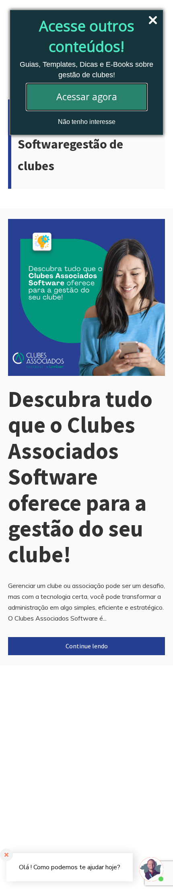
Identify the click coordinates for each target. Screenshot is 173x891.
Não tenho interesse (86, 121)
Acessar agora (86, 96)
